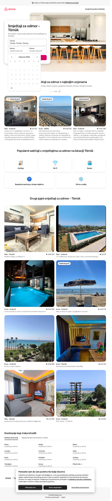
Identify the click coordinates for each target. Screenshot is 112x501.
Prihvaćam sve (30, 487)
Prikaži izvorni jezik (72, 3)
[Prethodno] (51, 91)
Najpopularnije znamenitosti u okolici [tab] (35, 438)
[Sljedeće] (59, 91)
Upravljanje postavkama (80, 487)
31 (11, 88)
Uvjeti (63, 497)
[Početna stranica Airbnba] (10, 9)
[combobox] (27, 43)
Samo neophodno (55, 487)
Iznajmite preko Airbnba (95, 9)
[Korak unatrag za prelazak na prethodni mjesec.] (11, 57)
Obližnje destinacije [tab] (11, 438)
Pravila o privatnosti (52, 497)
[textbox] (18, 51)
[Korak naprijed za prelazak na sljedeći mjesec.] (37, 57)
